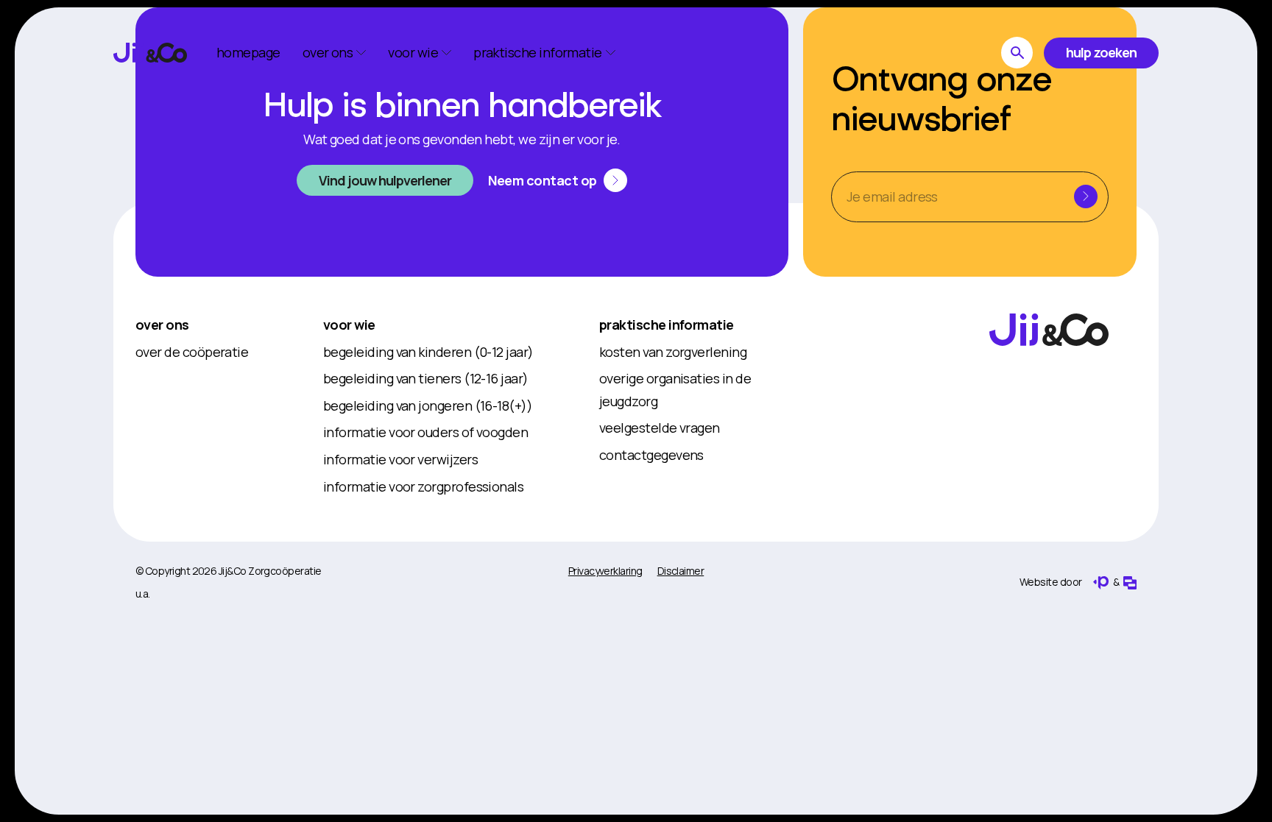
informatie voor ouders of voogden (425, 432)
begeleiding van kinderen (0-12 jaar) (428, 352)
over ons (162, 324)
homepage (248, 52)
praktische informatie (666, 324)
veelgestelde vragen (659, 427)
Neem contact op (542, 180)
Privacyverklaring (605, 571)
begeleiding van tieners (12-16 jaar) (426, 378)
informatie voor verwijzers (400, 459)
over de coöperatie (191, 352)
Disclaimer (680, 571)
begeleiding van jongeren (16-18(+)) (427, 405)
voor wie (349, 324)
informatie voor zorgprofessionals (423, 486)
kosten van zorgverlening (672, 352)
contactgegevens (651, 455)
